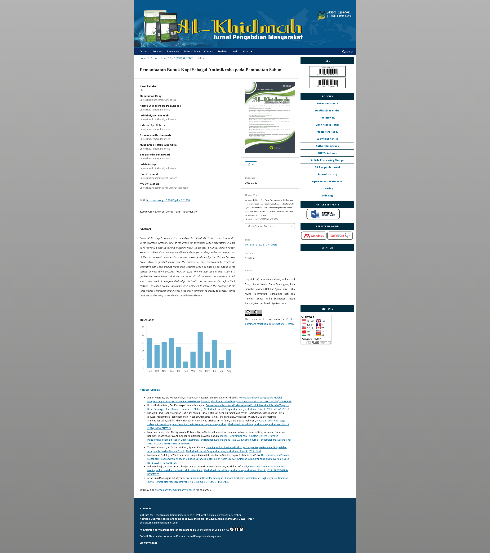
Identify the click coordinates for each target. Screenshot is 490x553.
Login (235, 51)
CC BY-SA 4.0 (222, 529)
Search (349, 51)
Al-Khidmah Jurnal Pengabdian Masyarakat (167, 529)
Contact (208, 51)
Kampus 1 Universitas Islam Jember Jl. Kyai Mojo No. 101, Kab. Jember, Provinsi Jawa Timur (197, 518)
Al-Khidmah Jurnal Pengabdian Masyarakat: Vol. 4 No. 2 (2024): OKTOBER (251, 401)
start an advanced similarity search (175, 490)
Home (143, 58)
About (246, 51)
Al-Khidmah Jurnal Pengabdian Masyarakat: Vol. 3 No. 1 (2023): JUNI (223, 451)
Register (223, 51)
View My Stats (148, 542)
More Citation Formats (261, 226)
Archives (158, 51)
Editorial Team (192, 51)
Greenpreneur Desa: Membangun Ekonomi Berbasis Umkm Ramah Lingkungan (229, 478)
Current (144, 51)
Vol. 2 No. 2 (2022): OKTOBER (179, 58)
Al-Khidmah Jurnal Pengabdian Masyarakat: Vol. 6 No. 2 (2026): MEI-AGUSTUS (246, 409)
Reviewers (173, 51)
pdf (252, 164)
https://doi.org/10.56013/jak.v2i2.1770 (168, 200)
